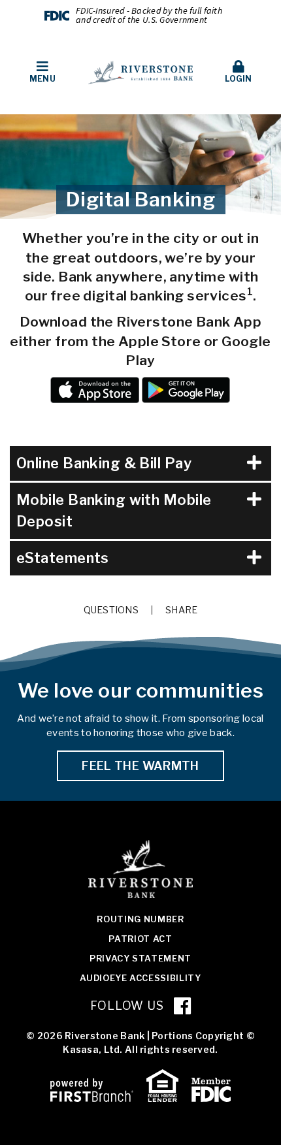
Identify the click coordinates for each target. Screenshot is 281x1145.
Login (238, 79)
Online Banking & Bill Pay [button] (103, 463)
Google (186, 390)
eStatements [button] (62, 557)
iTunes (94, 390)
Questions (111, 610)
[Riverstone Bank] (140, 72)
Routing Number (140, 919)
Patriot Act (140, 938)
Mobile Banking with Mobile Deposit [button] (113, 510)
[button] (42, 72)
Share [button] (181, 610)
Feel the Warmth (140, 766)
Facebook (182, 1006)
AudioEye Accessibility (140, 978)
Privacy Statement (140, 958)
